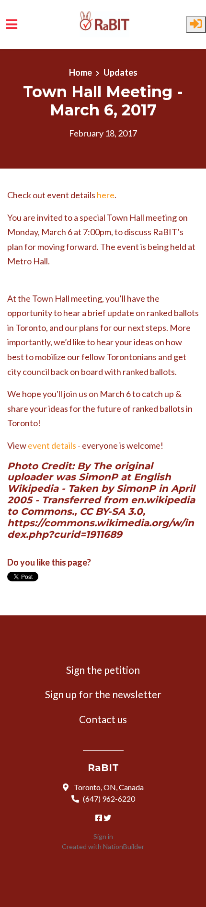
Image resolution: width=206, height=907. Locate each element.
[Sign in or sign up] (196, 24)
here (105, 195)
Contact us (103, 719)
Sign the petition (103, 670)
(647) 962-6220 (109, 798)
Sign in (103, 836)
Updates (120, 72)
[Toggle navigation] (11, 24)
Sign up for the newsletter (103, 694)
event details (52, 445)
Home (80, 72)
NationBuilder (123, 846)
